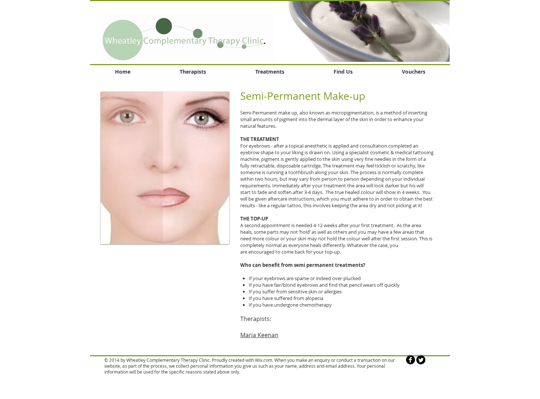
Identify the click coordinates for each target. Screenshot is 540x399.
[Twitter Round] (420, 359)
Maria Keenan (259, 335)
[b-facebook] (410, 359)
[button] (357, 31)
